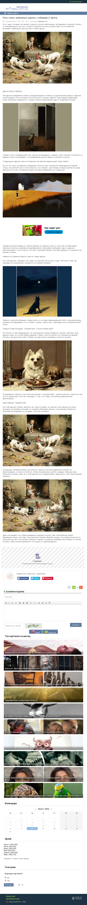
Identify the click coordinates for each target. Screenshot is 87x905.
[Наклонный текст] (9, 603)
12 (32, 822)
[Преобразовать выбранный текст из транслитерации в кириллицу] (46, 603)
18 (21, 825)
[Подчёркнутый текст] (12, 603)
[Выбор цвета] (35, 603)
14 (54, 822)
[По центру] (23, 603)
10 (10, 822)
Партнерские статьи (12, 898)
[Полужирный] (6, 603)
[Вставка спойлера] (49, 603)
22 (66, 825)
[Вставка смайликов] (31, 603)
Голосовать (9, 885)
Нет (8, 881)
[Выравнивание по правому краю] (27, 603)
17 (10, 825)
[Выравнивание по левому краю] (20, 603)
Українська (52, 632)
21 (54, 825)
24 (10, 828)
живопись (41, 21)
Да (8, 878)
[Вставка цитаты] (42, 603)
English (37, 632)
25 (21, 828)
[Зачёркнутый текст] (16, 603)
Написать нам (10, 896)
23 (77, 825)
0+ (47, 21)
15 (66, 822)
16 (77, 822)
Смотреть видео (54, 232)
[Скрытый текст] (39, 603)
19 (32, 825)
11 (21, 822)
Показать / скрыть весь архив (16, 859)
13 (43, 822)
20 (43, 825)
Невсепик (20, 8)
